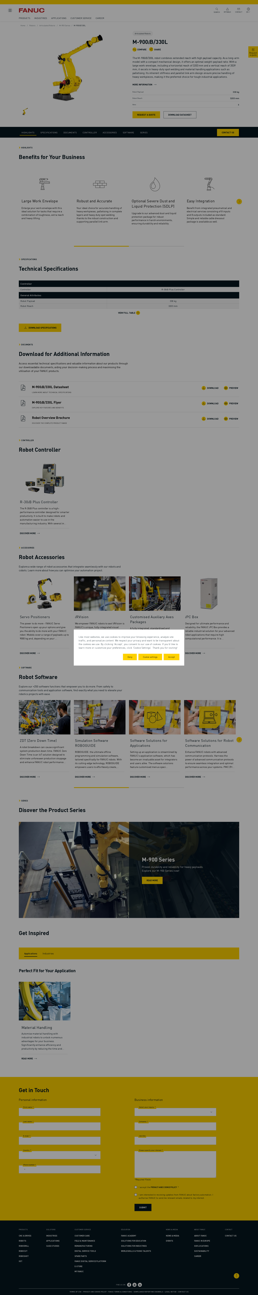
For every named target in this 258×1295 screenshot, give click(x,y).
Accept (171, 656)
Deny (130, 656)
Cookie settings (150, 656)
